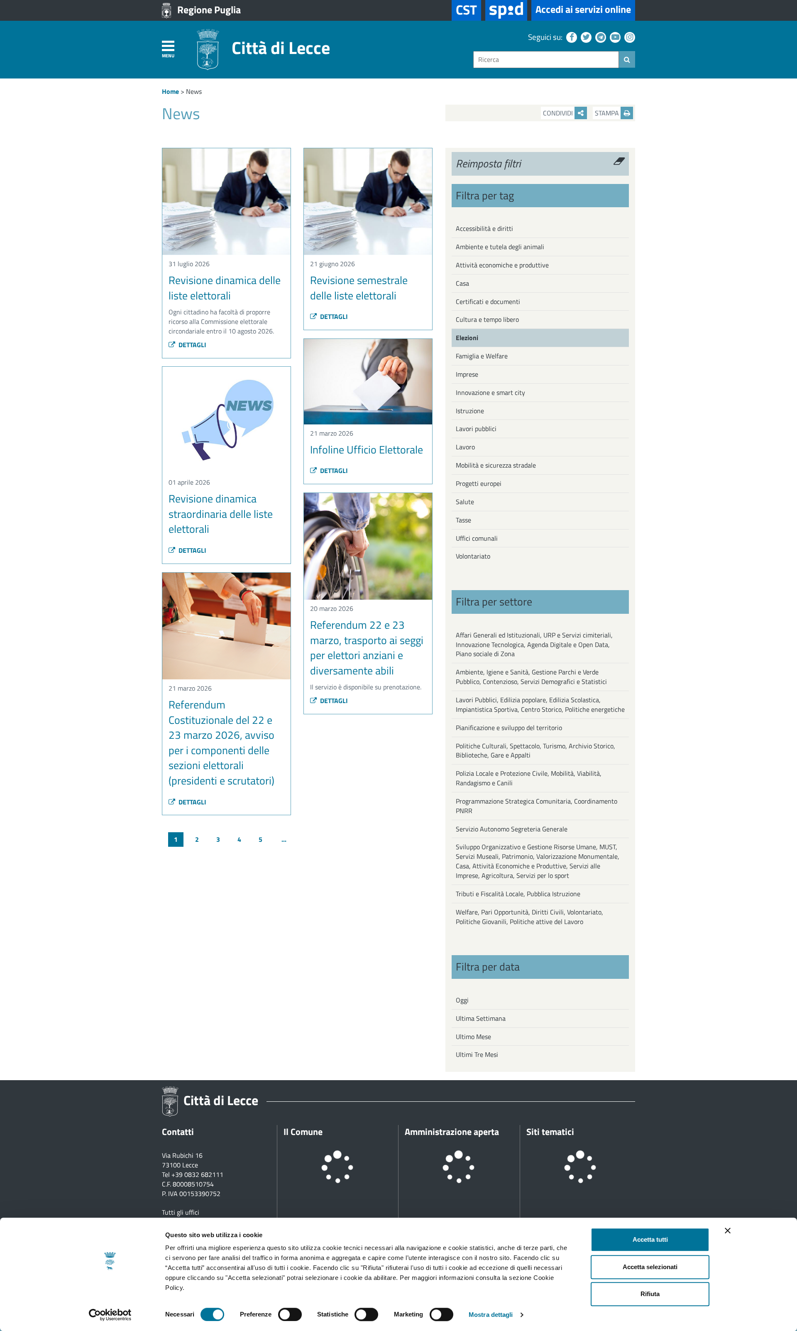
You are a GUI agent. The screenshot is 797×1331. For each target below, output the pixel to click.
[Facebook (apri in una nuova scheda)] (570, 37)
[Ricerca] (627, 59)
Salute (465, 502)
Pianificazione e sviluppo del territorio (509, 728)
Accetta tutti (650, 1239)
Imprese (467, 374)
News (194, 91)
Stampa (608, 113)
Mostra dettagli (491, 1314)
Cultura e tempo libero (487, 319)
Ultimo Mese (473, 1037)
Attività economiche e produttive (502, 265)
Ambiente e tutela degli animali (500, 247)
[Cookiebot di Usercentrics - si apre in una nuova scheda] (110, 1315)
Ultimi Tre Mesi (477, 1054)
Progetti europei (478, 483)
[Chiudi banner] (728, 1230)
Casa (462, 283)
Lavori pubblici (476, 429)
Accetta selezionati (650, 1266)
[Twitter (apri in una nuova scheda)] (585, 37)
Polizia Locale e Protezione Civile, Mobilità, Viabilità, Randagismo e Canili (528, 778)
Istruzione (470, 411)
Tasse (463, 520)
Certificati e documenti (488, 301)
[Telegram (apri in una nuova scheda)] (599, 37)
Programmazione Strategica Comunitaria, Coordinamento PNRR (536, 806)
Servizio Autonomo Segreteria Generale (511, 829)
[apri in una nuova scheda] (506, 10)
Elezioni (467, 338)
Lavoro (465, 447)
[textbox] (546, 59)
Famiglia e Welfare (482, 356)
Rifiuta (650, 1293)
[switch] (290, 1314)
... (283, 839)
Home (170, 91)
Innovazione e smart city (490, 392)
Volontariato (473, 556)
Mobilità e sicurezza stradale (496, 465)
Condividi (559, 113)
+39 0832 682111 (197, 1174)
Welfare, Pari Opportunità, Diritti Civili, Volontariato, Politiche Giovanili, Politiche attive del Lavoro (529, 917)
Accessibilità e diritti (484, 228)
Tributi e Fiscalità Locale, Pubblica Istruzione (518, 894)
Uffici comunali (477, 538)
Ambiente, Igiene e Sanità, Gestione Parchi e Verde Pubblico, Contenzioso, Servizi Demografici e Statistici (531, 676)
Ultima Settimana (481, 1018)
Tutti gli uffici (180, 1212)
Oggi (462, 1000)
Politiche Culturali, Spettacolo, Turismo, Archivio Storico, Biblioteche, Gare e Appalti (535, 750)
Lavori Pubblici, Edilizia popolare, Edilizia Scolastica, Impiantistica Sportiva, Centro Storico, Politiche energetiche (540, 704)
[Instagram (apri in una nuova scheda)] (628, 37)
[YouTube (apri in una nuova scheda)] (614, 37)
